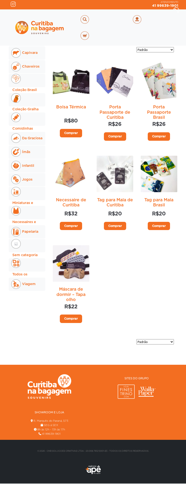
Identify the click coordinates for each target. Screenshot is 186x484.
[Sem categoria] (27, 245)
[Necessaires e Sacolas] (27, 212)
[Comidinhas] (27, 119)
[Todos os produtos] (27, 265)
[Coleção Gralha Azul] (27, 99)
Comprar (71, 133)
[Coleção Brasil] (27, 80)
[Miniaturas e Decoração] (27, 193)
